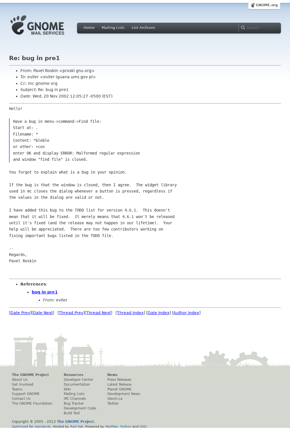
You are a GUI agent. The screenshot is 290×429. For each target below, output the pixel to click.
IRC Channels (75, 399)
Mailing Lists (113, 28)
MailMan (111, 426)
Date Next (43, 312)
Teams (17, 389)
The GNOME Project (30, 375)
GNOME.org (267, 5)
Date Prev (20, 312)
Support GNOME (26, 394)
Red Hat (76, 426)
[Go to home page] (46, 36)
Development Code (80, 408)
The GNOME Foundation (32, 403)
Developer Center (78, 380)
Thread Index (130, 312)
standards (43, 426)
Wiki (67, 389)
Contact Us (21, 399)
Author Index (186, 312)
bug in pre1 (45, 292)
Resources (73, 375)
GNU (143, 426)
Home (89, 28)
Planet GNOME (119, 389)
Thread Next (98, 312)
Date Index (158, 312)
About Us (19, 380)
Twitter (113, 403)
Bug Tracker (74, 403)
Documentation (77, 384)
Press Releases (119, 380)
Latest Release (119, 384)
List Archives (143, 28)
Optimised (20, 426)
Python (125, 426)
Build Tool (72, 413)
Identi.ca (114, 399)
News (112, 375)
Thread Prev (71, 312)
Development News (123, 394)
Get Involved (22, 384)
